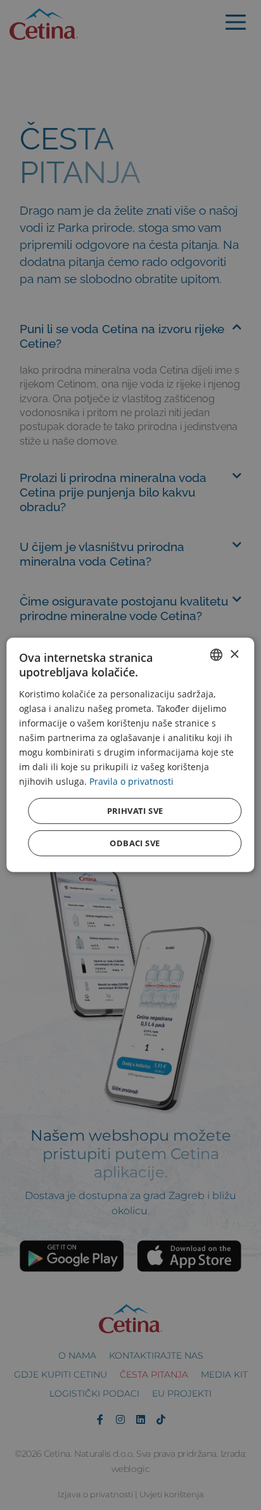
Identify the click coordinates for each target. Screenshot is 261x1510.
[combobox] (216, 655)
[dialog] (130, 755)
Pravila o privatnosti (131, 781)
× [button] (234, 654)
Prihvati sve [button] (135, 810)
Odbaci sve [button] (135, 843)
